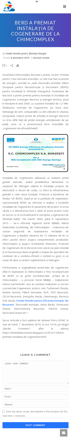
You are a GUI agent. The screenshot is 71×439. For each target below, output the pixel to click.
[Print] (19, 65)
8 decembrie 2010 (20, 57)
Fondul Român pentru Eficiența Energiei (25, 53)
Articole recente (41, 57)
